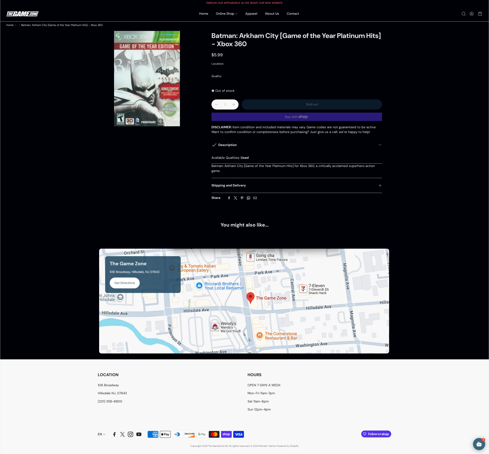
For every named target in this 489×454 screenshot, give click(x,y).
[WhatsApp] (248, 198)
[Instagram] (130, 434)
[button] (463, 13)
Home (10, 25)
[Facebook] (229, 198)
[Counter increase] (233, 104)
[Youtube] (139, 434)
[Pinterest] (242, 198)
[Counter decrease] (216, 104)
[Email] (255, 198)
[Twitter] (235, 198)
